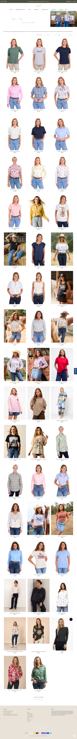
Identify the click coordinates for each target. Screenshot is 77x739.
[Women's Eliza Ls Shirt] (15, 92)
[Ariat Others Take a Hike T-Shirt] (15, 441)
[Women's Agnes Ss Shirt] (15, 210)
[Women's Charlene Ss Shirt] (15, 133)
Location (28, 721)
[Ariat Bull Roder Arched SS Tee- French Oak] (38, 441)
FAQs (28, 718)
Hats (29, 9)
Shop (11, 9)
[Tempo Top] (62, 633)
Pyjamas (61, 9)
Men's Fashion (45, 9)
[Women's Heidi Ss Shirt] (15, 326)
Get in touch (29, 719)
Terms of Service (30, 717)
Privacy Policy (29, 716)
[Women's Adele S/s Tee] (62, 518)
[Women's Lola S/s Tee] (62, 556)
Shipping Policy (30, 714)
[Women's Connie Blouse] (38, 249)
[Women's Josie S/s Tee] (38, 518)
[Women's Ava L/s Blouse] (15, 518)
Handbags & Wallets (20, 9)
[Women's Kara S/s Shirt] (62, 480)
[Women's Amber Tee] (62, 210)
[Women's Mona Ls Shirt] (62, 172)
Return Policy (29, 713)
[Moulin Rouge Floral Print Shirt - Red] (15, 672)
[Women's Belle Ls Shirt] (38, 172)
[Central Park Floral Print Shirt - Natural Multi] (15, 633)
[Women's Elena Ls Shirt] (38, 326)
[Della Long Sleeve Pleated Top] (15, 595)
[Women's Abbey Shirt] (38, 672)
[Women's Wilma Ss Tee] (38, 53)
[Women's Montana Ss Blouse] (62, 249)
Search (28, 712)
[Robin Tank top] (38, 287)
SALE (66, 9)
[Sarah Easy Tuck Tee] (62, 364)
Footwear (36, 9)
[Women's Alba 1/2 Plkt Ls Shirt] (15, 480)
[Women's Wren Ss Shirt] (62, 133)
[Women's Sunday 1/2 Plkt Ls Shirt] (62, 441)
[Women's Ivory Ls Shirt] (62, 326)
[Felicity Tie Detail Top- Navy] (38, 595)
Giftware (53, 9)
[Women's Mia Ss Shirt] (62, 92)
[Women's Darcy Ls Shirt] (15, 364)
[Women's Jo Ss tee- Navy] (62, 53)
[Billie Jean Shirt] (38, 210)
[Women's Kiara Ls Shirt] (38, 364)
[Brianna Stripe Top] (38, 403)
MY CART (73, 1)
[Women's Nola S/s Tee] (38, 556)
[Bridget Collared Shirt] (62, 595)
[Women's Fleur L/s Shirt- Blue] (15, 556)
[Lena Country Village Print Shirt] (62, 403)
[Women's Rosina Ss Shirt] (38, 133)
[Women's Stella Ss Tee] (15, 53)
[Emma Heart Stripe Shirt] (15, 403)
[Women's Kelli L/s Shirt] (38, 480)
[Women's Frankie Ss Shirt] (15, 172)
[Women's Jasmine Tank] (62, 287)
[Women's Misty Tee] (15, 249)
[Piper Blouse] (15, 287)
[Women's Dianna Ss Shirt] (38, 92)
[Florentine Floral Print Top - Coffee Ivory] (38, 630)
